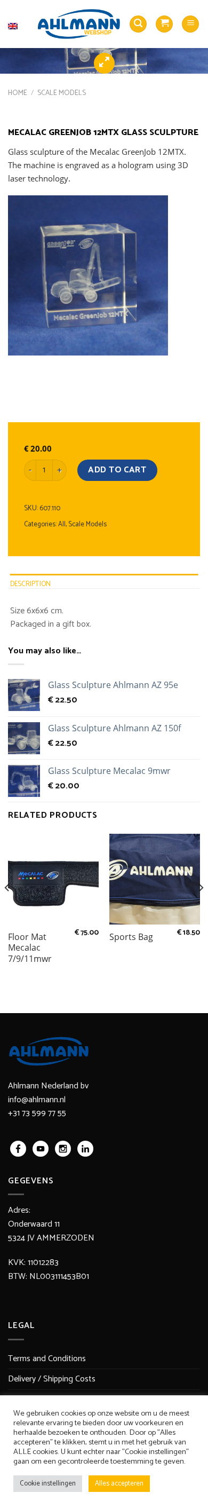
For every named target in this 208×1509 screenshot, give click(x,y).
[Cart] (164, 24)
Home (17, 93)
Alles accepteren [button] (119, 1483)
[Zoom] (104, 63)
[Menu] (190, 24)
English (18, 19)
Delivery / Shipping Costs (51, 1379)
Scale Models (61, 93)
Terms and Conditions (47, 1359)
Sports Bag (131, 937)
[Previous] (7, 909)
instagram (63, 1149)
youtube (41, 1149)
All (62, 524)
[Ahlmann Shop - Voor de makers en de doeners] (79, 24)
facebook (18, 1149)
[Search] (138, 24)
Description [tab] (30, 584)
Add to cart (117, 470)
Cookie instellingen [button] (48, 1483)
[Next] (200, 909)
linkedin (85, 1149)
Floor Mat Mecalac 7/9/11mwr (30, 948)
